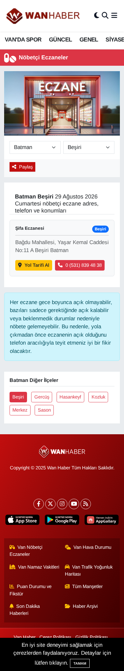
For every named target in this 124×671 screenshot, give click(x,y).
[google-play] (62, 521)
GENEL (88, 39)
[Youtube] (74, 504)
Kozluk (98, 396)
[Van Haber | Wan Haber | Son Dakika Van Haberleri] (43, 15)
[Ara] (105, 16)
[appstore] (22, 521)
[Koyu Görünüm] (96, 16)
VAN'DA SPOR (23, 39)
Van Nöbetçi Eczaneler (26, 551)
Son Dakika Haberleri (25, 610)
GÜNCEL (60, 39)
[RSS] (85, 504)
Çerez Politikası (55, 637)
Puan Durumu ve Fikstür (31, 590)
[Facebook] (38, 504)
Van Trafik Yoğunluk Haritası (89, 570)
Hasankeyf (70, 396)
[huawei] (101, 521)
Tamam (79, 663)
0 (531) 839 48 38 (83, 265)
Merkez (19, 410)
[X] (50, 504)
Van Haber (25, 637)
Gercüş (41, 396)
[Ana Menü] (114, 16)
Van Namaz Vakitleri (38, 567)
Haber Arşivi (85, 606)
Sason (44, 410)
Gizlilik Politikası (91, 637)
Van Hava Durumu (92, 547)
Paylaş (26, 166)
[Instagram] (62, 504)
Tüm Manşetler (87, 586)
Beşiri (18, 396)
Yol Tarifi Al (36, 265)
